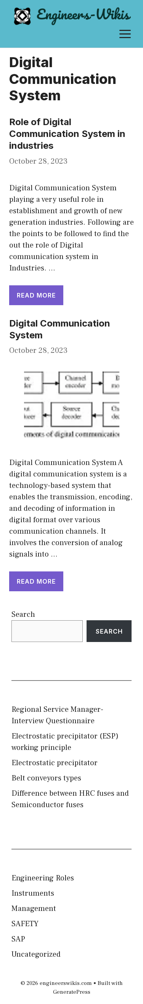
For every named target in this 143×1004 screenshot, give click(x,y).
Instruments (32, 893)
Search (23, 614)
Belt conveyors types (46, 778)
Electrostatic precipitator (54, 763)
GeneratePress (71, 992)
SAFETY (25, 924)
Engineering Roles (42, 878)
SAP (18, 939)
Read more (36, 295)
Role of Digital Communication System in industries (67, 133)
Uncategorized (36, 954)
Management (33, 909)
